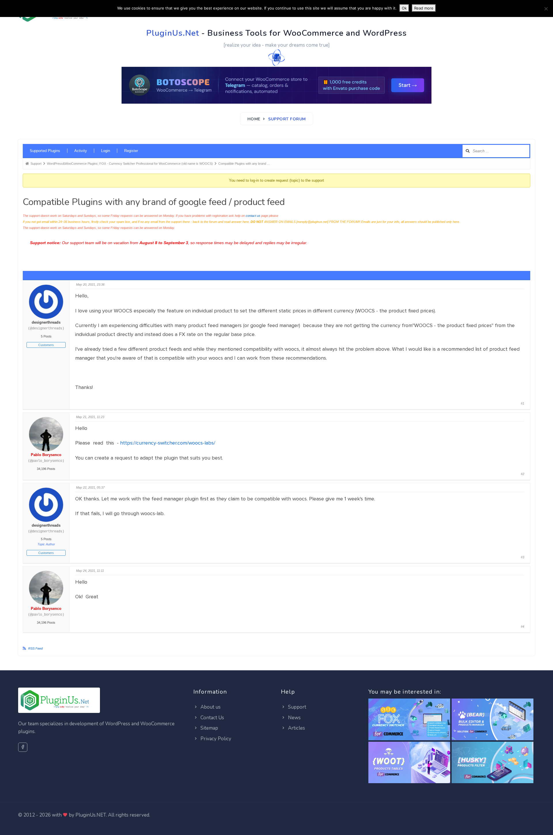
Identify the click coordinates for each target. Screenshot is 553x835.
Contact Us (211, 717)
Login (105, 151)
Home (253, 119)
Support (296, 707)
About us (210, 707)
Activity (80, 151)
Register (131, 151)
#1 (522, 403)
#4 (522, 626)
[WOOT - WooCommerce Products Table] (409, 762)
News (294, 717)
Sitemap (208, 728)
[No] (546, 9)
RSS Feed (35, 648)
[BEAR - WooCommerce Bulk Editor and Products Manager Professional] (492, 719)
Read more (423, 8)
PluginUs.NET (90, 815)
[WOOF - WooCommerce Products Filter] (492, 762)
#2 (522, 474)
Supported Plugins (45, 151)
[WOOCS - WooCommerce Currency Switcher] (409, 719)
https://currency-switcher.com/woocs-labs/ (167, 443)
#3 (522, 557)
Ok (404, 8)
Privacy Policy (215, 738)
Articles (296, 728)
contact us (253, 215)
